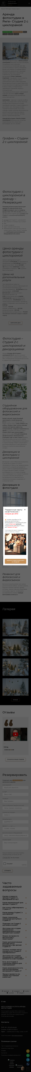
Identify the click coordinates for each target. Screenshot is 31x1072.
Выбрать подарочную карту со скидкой (15, 561)
